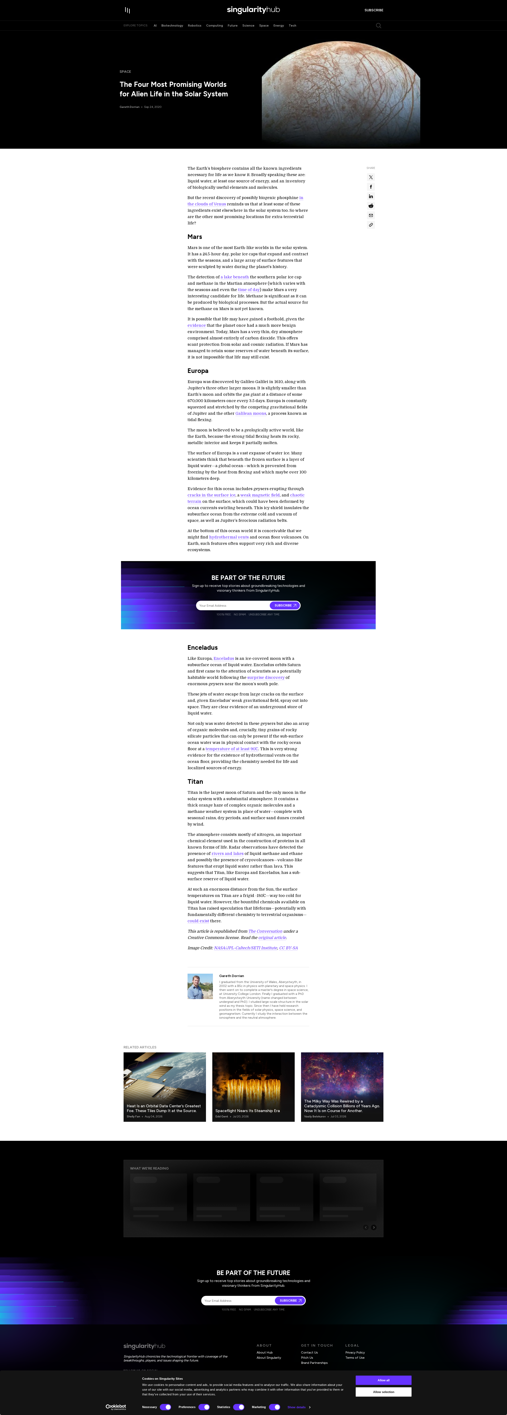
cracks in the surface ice (211, 495)
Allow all (384, 1380)
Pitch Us (307, 1357)
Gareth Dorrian (129, 107)
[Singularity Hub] (253, 10)
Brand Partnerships (314, 1363)
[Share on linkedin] (371, 196)
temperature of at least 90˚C (232, 749)
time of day (249, 289)
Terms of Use (355, 1357)
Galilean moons (250, 413)
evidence (197, 325)
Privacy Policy (355, 1352)
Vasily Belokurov (315, 1116)
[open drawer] (128, 10)
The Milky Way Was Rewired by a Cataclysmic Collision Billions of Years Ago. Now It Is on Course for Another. (342, 1106)
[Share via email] (371, 215)
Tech (292, 25)
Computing (214, 25)
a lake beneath (235, 277)
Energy (279, 25)
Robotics (194, 25)
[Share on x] (371, 177)
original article (272, 937)
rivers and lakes (228, 853)
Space (264, 25)
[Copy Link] (371, 225)
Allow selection (383, 1392)
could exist (198, 921)
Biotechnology (172, 25)
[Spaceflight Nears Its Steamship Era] (253, 1087)
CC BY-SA (288, 948)
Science (248, 25)
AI (155, 25)
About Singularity (269, 1357)
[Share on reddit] (371, 206)
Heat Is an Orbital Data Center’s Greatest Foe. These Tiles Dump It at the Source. (164, 1108)
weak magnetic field (260, 495)
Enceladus (223, 658)
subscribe (374, 10)
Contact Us (309, 1352)
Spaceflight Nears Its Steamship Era (247, 1110)
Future (233, 25)
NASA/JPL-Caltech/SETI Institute (245, 948)
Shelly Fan (133, 1116)
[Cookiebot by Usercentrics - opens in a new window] (116, 1407)
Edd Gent (221, 1116)
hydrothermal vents (229, 537)
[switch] (204, 1407)
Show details (297, 1407)
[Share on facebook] (371, 187)
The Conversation (265, 931)
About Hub (265, 1352)
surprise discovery (266, 677)
